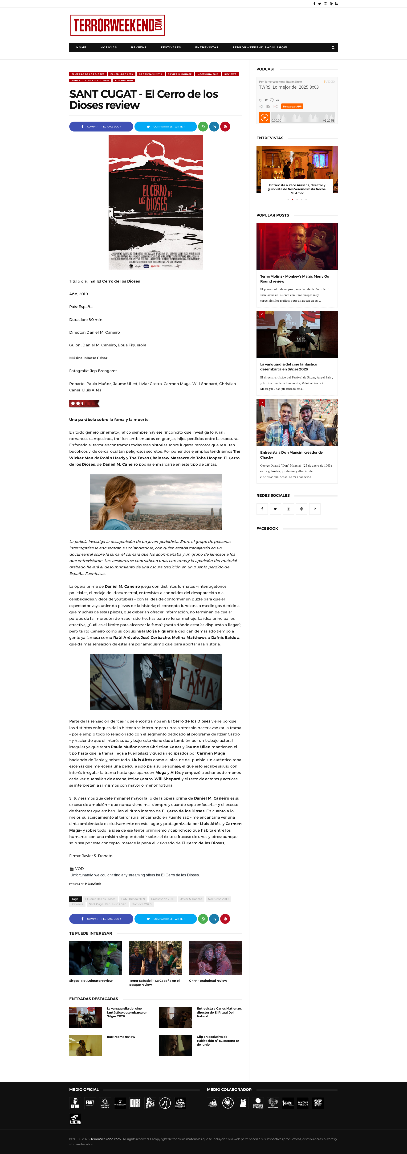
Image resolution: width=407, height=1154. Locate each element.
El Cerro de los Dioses (88, 74)
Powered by (77, 884)
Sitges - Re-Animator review (91, 980)
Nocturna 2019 (208, 74)
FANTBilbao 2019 (121, 74)
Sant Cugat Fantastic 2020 (90, 80)
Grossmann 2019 (150, 74)
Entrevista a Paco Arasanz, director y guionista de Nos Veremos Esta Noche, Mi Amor (297, 189)
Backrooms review (121, 1036)
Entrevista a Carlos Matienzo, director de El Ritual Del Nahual (219, 1012)
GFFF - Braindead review (208, 980)
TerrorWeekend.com (106, 1139)
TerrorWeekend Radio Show (260, 47)
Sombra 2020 (124, 80)
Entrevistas (207, 47)
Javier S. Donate (180, 74)
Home (81, 47)
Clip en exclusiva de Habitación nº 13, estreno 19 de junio (218, 1040)
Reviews (139, 47)
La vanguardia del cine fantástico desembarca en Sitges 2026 (127, 1012)
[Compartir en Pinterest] (225, 126)
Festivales (171, 47)
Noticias (109, 47)
